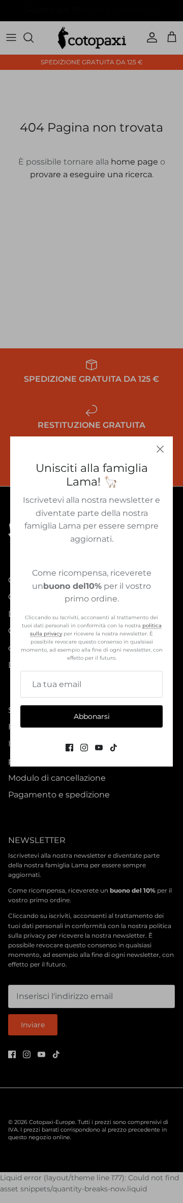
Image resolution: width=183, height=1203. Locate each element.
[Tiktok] (113, 747)
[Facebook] (69, 747)
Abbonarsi (92, 716)
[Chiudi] (160, 449)
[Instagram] (84, 747)
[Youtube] (99, 747)
